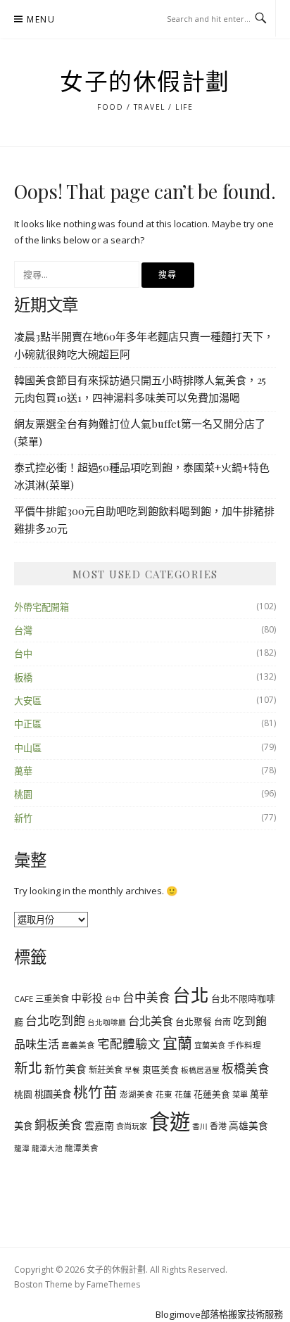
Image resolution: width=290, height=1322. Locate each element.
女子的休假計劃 (145, 82)
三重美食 (52, 999)
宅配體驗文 (128, 1043)
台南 (222, 1022)
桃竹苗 (95, 1092)
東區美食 (160, 1069)
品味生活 (36, 1044)
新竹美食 (65, 1069)
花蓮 (183, 1094)
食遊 (169, 1121)
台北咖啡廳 (106, 1022)
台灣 (23, 630)
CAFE (23, 998)
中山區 (28, 748)
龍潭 (22, 1148)
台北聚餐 (193, 1021)
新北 (28, 1067)
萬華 (23, 771)
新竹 (23, 818)
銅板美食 (58, 1125)
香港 (218, 1125)
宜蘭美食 (209, 1045)
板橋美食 (246, 1068)
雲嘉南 (99, 1125)
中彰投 (87, 998)
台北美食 (150, 1021)
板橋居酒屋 (200, 1070)
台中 (23, 653)
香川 (200, 1126)
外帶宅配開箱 (41, 607)
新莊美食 (105, 1070)
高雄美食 (248, 1125)
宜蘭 (177, 1043)
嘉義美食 (78, 1045)
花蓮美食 (212, 1094)
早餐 (132, 1070)
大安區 (28, 700)
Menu (41, 19)
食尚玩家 (131, 1126)
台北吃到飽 (55, 1020)
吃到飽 (250, 1021)
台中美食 (146, 997)
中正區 (28, 724)
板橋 (23, 677)
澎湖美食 (136, 1094)
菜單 (240, 1094)
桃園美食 (52, 1094)
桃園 (23, 794)
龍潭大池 (47, 1148)
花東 (164, 1094)
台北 (190, 995)
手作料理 (244, 1045)
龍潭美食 (82, 1148)
